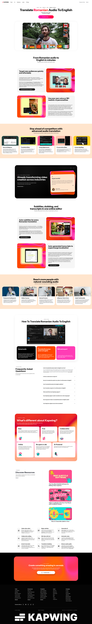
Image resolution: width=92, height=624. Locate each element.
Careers (67, 592)
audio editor (71, 548)
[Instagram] (28, 604)
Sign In (87, 2)
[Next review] (74, 168)
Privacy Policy (68, 599)
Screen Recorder (18, 597)
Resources (55, 592)
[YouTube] (26, 604)
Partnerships (68, 593)
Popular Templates (43, 596)
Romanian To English (52, 7)
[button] (62, 183)
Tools (11, 2)
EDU (54, 596)
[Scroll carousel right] (89, 295)
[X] (23, 604)
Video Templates (43, 590)
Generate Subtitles (24, 237)
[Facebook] (33, 604)
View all (17, 477)
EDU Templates (43, 597)
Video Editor (17, 590)
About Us (54, 590)
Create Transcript (53, 265)
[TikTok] (31, 604)
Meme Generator (18, 593)
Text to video (63, 530)
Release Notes (68, 596)
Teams (54, 597)
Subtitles (16, 592)
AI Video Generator (31, 592)
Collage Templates (43, 593)
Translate (44, 7)
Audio (47, 7)
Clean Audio (30, 593)
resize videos (68, 537)
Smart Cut (29, 590)
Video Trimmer (17, 596)
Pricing (27, 2)
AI (14, 2)
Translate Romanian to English (26, 89)
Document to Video (31, 597)
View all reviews (20, 186)
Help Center (55, 593)
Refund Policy (68, 597)
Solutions (18, 2)
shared (22, 538)
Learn (23, 2)
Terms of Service (69, 600)
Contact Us (55, 599)
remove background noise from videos (66, 546)
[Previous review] (71, 168)
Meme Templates (43, 592)
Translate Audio (45, 16)
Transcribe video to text (25, 545)
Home (38, 7)
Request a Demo (82, 2)
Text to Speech (30, 596)
